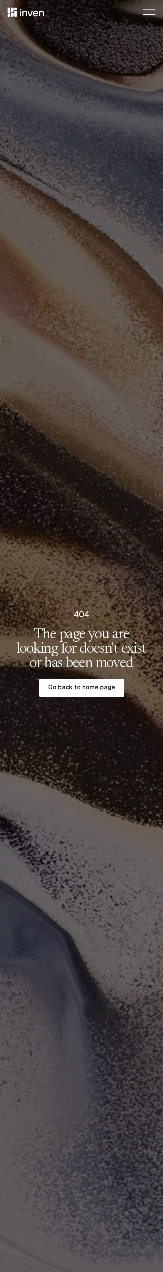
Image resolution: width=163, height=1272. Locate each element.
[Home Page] (26, 12)
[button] (149, 12)
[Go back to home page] (81, 688)
